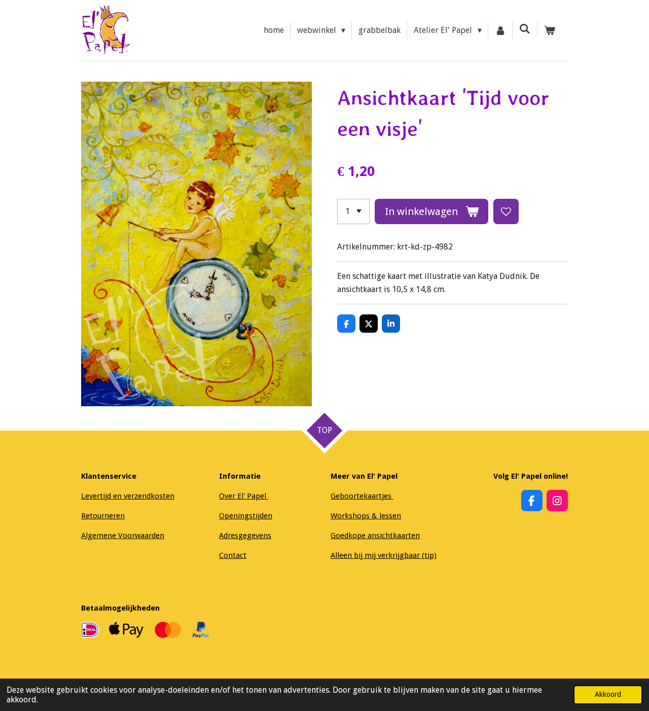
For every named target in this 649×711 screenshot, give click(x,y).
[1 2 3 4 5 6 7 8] (353, 211)
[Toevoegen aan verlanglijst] (506, 211)
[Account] (500, 30)
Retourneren (103, 515)
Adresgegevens (245, 535)
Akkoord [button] (608, 694)
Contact (232, 555)
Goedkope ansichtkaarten (375, 535)
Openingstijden (245, 515)
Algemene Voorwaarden (122, 535)
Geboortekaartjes (362, 496)
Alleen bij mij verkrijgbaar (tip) (384, 555)
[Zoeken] (525, 28)
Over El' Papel (243, 496)
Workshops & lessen (366, 515)
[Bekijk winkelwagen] (549, 30)
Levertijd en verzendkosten (127, 496)
